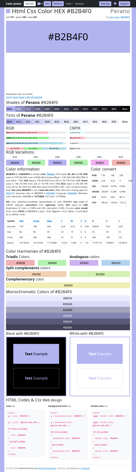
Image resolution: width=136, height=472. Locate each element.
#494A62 (49, 108)
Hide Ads (105, 3)
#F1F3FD (87, 121)
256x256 (38, 97)
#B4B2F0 (57, 162)
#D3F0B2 (100, 274)
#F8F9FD (116, 121)
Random (58, 3)
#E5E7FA (58, 121)
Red (21, 221)
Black (125, 108)
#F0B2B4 (20, 262)
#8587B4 (67, 315)
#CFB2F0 (84, 262)
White (125, 121)
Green (36, 221)
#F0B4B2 (121, 162)
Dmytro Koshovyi (47, 468)
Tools (68, 3)
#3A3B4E (58, 108)
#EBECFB (67, 298)
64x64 (22, 97)
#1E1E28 (87, 108)
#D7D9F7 (39, 121)
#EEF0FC (77, 121)
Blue (49, 221)
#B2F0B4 (36, 162)
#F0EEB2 (68, 285)
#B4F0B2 (78, 162)
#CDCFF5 (30, 121)
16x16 (9, 97)
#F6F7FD (106, 121)
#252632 (77, 108)
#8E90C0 (20, 108)
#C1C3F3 (20, 121)
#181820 (97, 108)
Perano (51, 174)
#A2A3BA (67, 309)
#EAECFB (68, 121)
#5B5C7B (39, 108)
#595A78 (67, 321)
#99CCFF (10, 193)
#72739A (30, 108)
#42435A (67, 327)
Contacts (79, 3)
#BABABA (72, 193)
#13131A (106, 108)
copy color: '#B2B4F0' (119, 17)
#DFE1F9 (49, 121)
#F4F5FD (97, 121)
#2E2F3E (68, 108)
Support (124, 3)
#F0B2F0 (100, 162)
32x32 (15, 97)
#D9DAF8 (67, 303)
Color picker (14, 3)
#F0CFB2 (36, 274)
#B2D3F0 (116, 262)
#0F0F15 (116, 108)
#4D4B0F (50, 193)
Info (47, 3)
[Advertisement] (68, 72)
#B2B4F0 (11, 108)
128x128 (29, 97)
